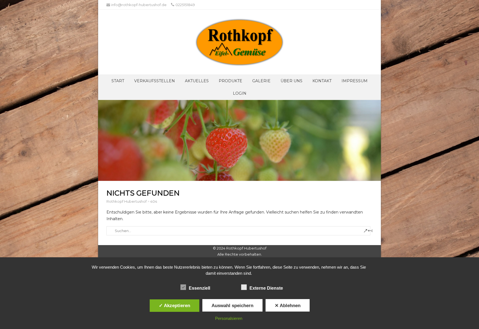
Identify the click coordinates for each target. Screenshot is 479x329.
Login (239, 93)
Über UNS (291, 80)
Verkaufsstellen (154, 80)
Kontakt (322, 80)
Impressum (355, 80)
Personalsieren (228, 318)
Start (117, 80)
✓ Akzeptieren (174, 305)
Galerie (261, 80)
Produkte (230, 80)
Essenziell (199, 288)
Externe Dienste (266, 288)
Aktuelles (197, 80)
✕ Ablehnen (287, 305)
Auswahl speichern (232, 305)
